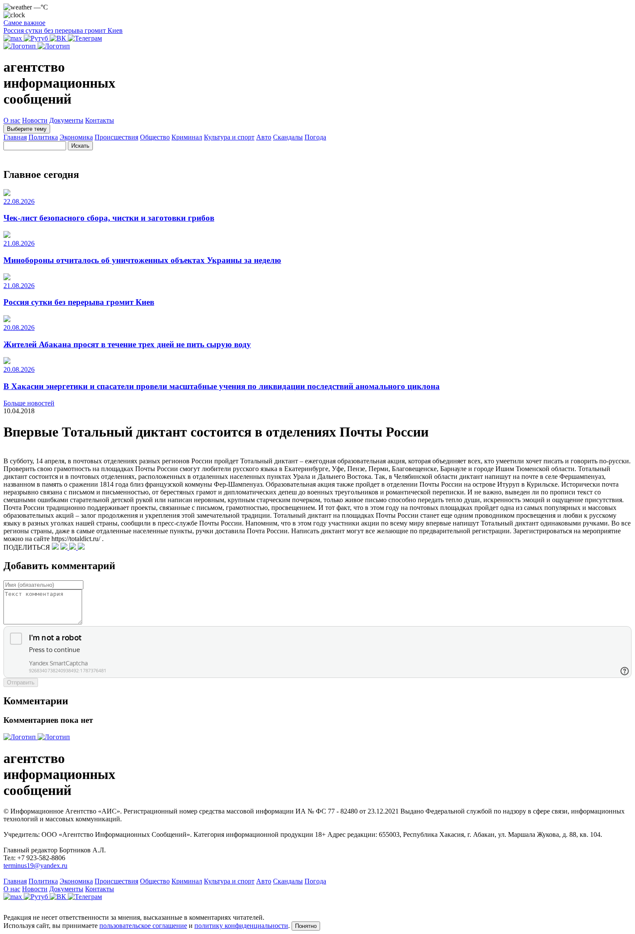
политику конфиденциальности (241, 925)
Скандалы (288, 137)
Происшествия (116, 137)
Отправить (21, 682)
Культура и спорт (229, 137)
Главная (15, 137)
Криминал (186, 137)
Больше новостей (28, 403)
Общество (155, 137)
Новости (35, 120)
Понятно (306, 926)
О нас (11, 120)
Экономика (76, 137)
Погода (315, 137)
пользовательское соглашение (143, 925)
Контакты (99, 120)
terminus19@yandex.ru (35, 865)
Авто (263, 137)
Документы (66, 120)
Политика (43, 137)
